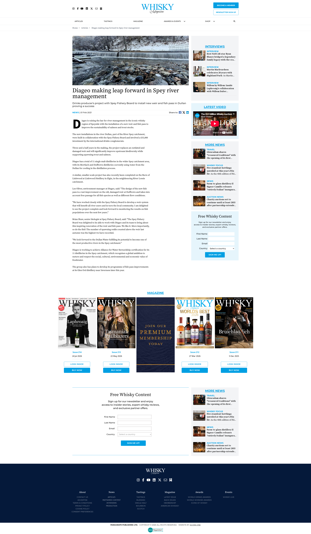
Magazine (138, 21)
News (76, 112)
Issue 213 (116, 352)
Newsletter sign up (226, 12)
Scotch (140, 509)
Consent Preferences (82, 512)
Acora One (195, 525)
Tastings (108, 21)
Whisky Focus (215, 165)
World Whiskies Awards (199, 500)
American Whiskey (170, 506)
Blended (140, 500)
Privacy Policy (82, 506)
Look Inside (77, 364)
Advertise (82, 500)
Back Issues (170, 500)
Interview (213, 51)
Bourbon (141, 506)
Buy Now (77, 370)
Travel (211, 150)
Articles (79, 21)
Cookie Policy (82, 509)
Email (204, 243)
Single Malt (141, 503)
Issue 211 (234, 352)
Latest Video (215, 107)
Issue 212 (194, 352)
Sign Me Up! (215, 255)
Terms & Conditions (82, 503)
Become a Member (226, 5)
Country (203, 248)
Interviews (112, 503)
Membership (170, 503)
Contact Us (82, 497)
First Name (201, 234)
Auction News (215, 197)
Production (111, 506)
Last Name (202, 239)
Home (75, 28)
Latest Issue (170, 497)
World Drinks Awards (199, 497)
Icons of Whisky (199, 503)
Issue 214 (77, 352)
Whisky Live (228, 497)
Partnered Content (112, 500)
